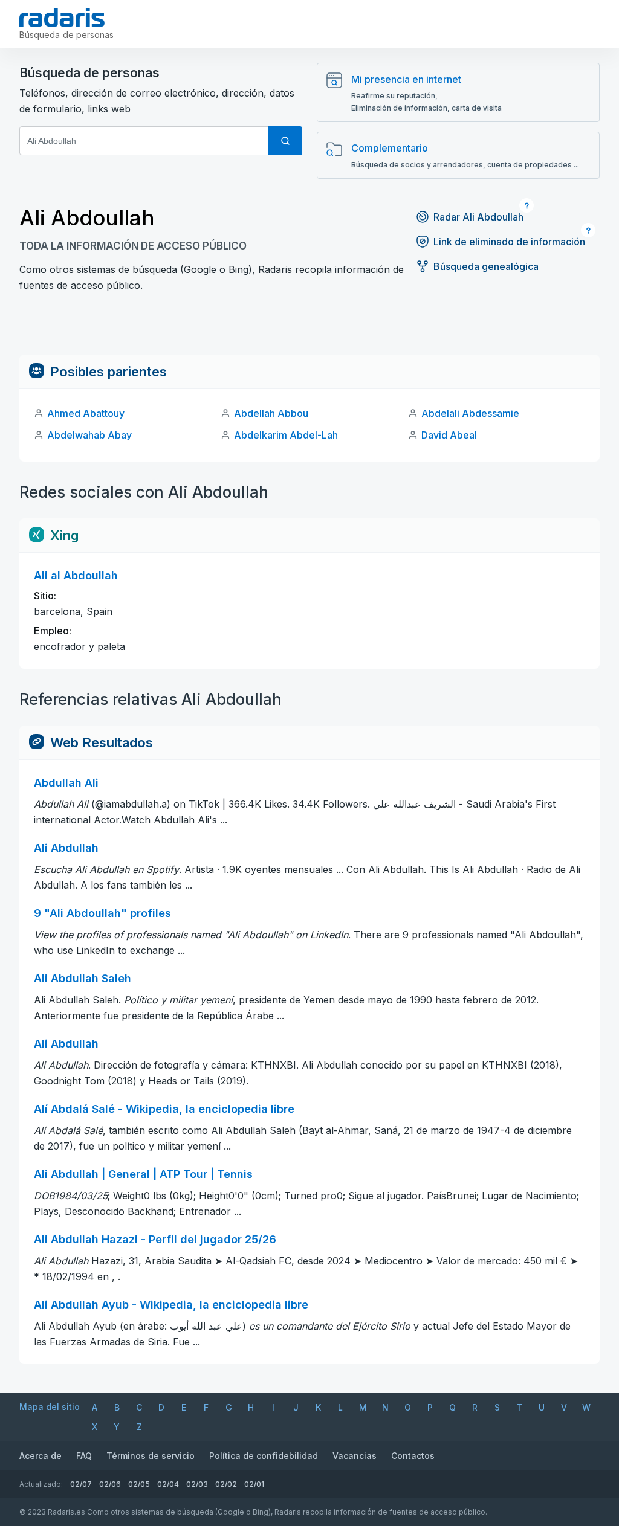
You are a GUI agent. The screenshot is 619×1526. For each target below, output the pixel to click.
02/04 (168, 1484)
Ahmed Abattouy (86, 413)
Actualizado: (41, 1484)
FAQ (84, 1455)
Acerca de (40, 1455)
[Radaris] (62, 17)
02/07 (81, 1484)
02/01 (254, 1484)
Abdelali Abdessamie (470, 413)
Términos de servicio (150, 1455)
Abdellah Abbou (271, 413)
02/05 (139, 1484)
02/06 (110, 1484)
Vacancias (354, 1455)
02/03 (197, 1484)
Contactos (413, 1455)
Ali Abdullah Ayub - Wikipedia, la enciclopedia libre (171, 1304)
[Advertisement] (309, 327)
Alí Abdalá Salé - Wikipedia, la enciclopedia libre (164, 1109)
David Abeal (449, 435)
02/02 (226, 1484)
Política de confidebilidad (263, 1455)
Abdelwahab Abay (89, 435)
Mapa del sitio (49, 1407)
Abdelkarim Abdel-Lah (286, 435)
